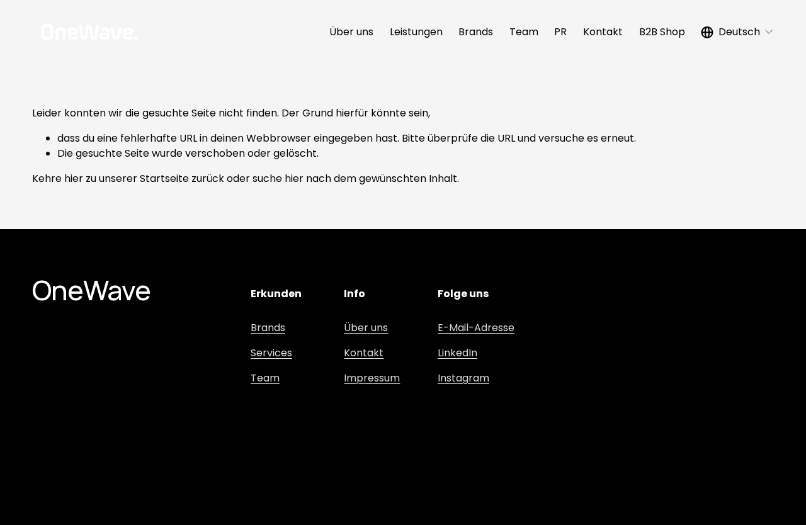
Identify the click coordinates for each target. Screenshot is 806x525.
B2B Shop (662, 32)
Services (271, 353)
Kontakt (603, 32)
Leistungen (416, 32)
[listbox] (737, 31)
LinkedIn (457, 353)
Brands (475, 32)
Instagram (463, 378)
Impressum (372, 378)
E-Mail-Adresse (476, 327)
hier (73, 178)
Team (523, 32)
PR (560, 32)
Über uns (351, 32)
